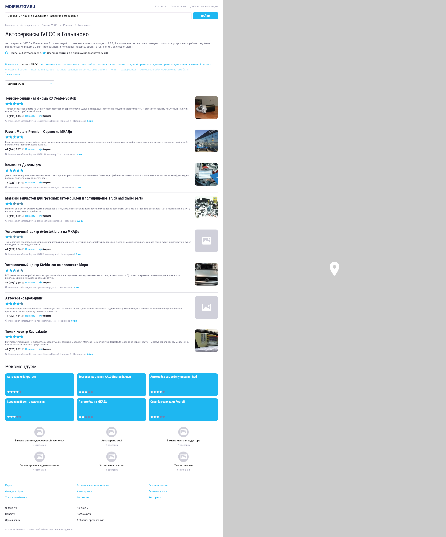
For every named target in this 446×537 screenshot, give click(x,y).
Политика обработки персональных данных (49, 529)
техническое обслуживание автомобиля (163, 69)
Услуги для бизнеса (16, 497)
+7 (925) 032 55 (15, 349)
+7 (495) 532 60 (15, 216)
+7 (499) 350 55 (15, 282)
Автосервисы (84, 491)
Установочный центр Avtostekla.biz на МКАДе (42, 232)
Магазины (83, 497)
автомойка (88, 64)
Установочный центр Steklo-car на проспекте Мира (46, 265)
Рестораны (155, 497)
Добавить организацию (204, 6)
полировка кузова (42, 69)
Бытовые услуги (158, 491)
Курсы (9, 485)
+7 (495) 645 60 (15, 116)
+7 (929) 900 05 (15, 249)
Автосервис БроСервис (24, 298)
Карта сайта (84, 514)
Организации (178, 6)
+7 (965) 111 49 (15, 316)
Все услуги (11, 64)
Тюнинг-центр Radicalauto (26, 331)
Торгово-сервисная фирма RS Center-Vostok (40, 98)
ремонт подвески (151, 64)
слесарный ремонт (17, 69)
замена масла (106, 64)
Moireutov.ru (20, 6)
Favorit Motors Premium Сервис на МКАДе (38, 132)
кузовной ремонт (200, 64)
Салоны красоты (158, 485)
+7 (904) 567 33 (15, 149)
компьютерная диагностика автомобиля (81, 69)
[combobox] (29, 83)
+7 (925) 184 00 (15, 182)
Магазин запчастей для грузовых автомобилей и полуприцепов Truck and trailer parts (74, 198)
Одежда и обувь (14, 491)
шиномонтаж (71, 64)
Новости (10, 514)
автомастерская (50, 64)
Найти (205, 15)
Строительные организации (93, 485)
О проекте (11, 507)
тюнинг (113, 69)
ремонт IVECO (29, 64)
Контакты (161, 6)
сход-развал (128, 69)
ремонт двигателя (175, 64)
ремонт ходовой (128, 64)
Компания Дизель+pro (23, 165)
